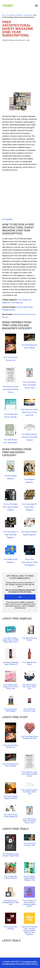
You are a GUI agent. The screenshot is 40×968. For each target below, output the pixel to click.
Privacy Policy (20, 964)
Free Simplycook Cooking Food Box (10, 877)
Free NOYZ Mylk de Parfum (29, 639)
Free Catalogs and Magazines (15, 15)
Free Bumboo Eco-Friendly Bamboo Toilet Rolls (10, 902)
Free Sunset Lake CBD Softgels (10, 710)
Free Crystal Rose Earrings (10, 928)
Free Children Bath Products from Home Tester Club (10, 686)
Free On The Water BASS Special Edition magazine (10, 507)
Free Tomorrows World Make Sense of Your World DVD (29, 412)
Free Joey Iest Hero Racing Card (10, 746)
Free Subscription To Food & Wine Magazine (29, 507)
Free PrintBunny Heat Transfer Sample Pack (10, 855)
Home (3, 15)
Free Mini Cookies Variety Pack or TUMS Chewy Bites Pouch (10, 640)
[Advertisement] (20, 66)
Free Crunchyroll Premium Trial (29, 844)
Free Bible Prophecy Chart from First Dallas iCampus (29, 437)
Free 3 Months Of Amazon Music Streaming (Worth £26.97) (29, 903)
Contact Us (34, 964)
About (28, 964)
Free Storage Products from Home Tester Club (29, 792)
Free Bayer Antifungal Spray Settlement (10, 663)
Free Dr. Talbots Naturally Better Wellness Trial (29, 878)
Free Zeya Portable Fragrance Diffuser (11, 797)
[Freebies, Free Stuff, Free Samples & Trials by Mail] (7, 6)
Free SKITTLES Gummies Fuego (29, 710)
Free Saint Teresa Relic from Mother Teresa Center (29, 385)
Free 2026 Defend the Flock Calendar (10, 765)
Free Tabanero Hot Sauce (29, 663)
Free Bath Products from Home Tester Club (29, 686)
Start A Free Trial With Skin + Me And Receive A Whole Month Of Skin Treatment (29, 930)
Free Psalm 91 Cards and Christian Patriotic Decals (11, 389)
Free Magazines (28, 15)
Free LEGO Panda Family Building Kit (10, 815)
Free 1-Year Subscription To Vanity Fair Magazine (29, 562)
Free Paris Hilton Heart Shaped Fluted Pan (29, 737)
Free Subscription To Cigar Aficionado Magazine (10, 534)
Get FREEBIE (7, 219)
